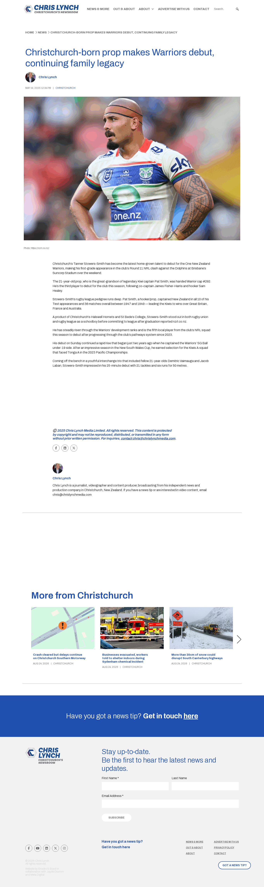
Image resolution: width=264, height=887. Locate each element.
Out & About (124, 9)
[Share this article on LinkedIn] (64, 448)
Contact (201, 9)
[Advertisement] (132, 399)
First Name (110, 778)
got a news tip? (234, 865)
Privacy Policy (224, 847)
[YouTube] (37, 848)
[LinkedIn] (46, 848)
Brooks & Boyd (47, 868)
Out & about (194, 847)
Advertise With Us (174, 9)
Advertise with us (226, 841)
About (144, 9)
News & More (98, 9)
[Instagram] (64, 848)
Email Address (112, 795)
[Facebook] (28, 848)
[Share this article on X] (73, 448)
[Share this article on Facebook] (56, 448)
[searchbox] (226, 9)
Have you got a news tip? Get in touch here (122, 844)
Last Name (179, 778)
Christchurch (65, 88)
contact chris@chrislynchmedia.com (148, 438)
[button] (237, 9)
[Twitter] (55, 848)
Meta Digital (37, 874)
